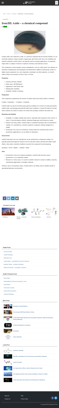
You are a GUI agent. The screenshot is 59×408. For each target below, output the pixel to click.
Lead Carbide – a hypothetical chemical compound (16, 261)
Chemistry (5, 19)
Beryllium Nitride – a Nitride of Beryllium (14, 264)
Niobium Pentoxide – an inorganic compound (15, 267)
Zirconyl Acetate (8, 251)
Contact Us (7, 399)
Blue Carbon (7, 278)
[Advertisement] (29, 183)
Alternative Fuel (8, 258)
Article (5, 26)
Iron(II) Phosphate (8, 254)
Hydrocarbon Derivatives (10, 291)
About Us (7, 395)
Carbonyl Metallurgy (9, 294)
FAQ (22, 395)
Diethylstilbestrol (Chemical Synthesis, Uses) (15, 281)
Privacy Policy (24, 399)
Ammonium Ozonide (9, 287)
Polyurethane (7, 284)
